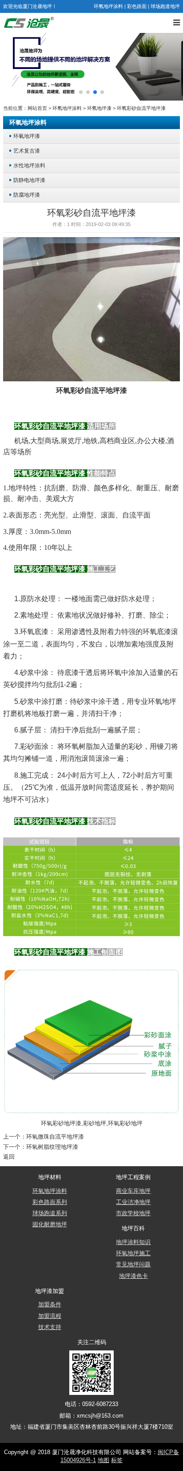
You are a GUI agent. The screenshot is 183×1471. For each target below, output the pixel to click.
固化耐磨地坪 (49, 1224)
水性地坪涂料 (29, 165)
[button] (81, 92)
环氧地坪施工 (133, 1253)
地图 (103, 1460)
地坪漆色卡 (133, 1276)
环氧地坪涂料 (108, 6)
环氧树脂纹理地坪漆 (52, 1147)
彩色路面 (137, 6)
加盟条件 (49, 1304)
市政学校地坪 (133, 1213)
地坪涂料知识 (133, 1242)
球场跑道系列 (49, 1213)
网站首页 (37, 108)
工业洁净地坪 (133, 1202)
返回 (9, 1157)
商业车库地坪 (133, 1191)
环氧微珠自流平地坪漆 (55, 1137)
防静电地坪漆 (29, 180)
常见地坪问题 (133, 1264)
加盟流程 (49, 1316)
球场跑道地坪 (165, 6)
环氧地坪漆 (99, 108)
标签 (117, 1460)
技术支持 (49, 1327)
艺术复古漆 (26, 151)
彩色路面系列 (49, 1202)
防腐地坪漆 (26, 195)
